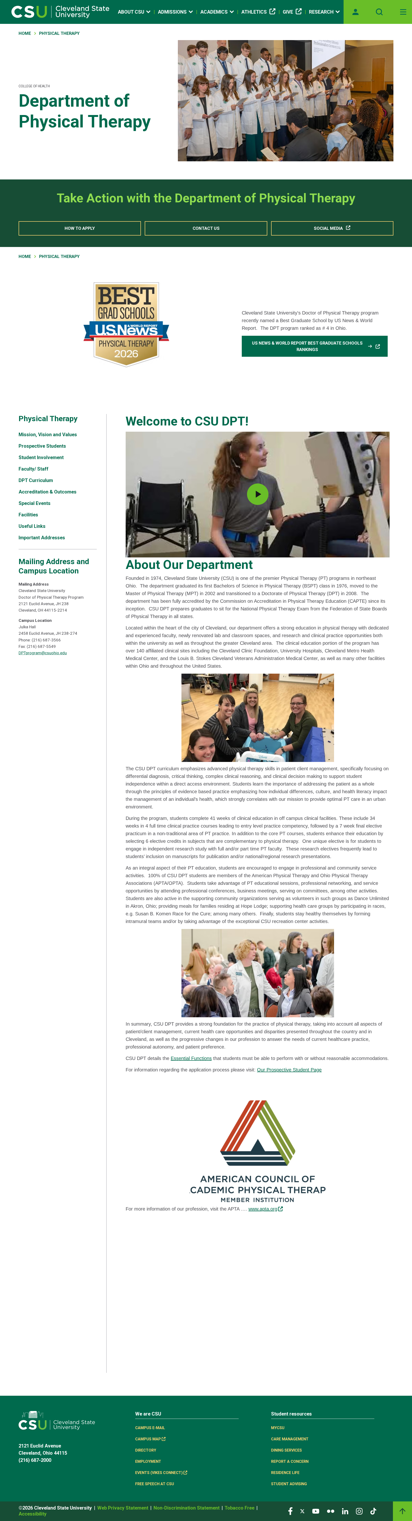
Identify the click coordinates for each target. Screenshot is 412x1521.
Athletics (254, 12)
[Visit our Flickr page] (330, 1511)
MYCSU (277, 1428)
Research (321, 12)
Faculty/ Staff (33, 469)
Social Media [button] (328, 228)
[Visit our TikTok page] (373, 1511)
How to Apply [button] (80, 228)
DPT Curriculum (36, 480)
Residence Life (285, 1472)
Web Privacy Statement (123, 1508)
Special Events (35, 503)
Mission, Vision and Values (48, 434)
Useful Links (32, 526)
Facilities (28, 515)
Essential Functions (191, 1058)
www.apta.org (262, 1209)
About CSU (131, 12)
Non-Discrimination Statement (187, 1508)
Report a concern (290, 1461)
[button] (258, 494)
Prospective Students (42, 446)
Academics (214, 12)
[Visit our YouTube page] (315, 1511)
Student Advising (289, 1484)
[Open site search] (379, 12)
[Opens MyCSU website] (355, 12)
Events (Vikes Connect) (159, 1472)
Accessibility (32, 1514)
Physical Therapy (59, 33)
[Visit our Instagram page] (359, 1511)
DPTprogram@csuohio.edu (43, 652)
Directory (145, 1450)
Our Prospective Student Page (289, 1069)
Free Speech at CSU (154, 1484)
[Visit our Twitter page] (302, 1511)
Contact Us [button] (206, 228)
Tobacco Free (240, 1508)
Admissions (172, 12)
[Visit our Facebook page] (290, 1511)
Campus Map (148, 1439)
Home (25, 33)
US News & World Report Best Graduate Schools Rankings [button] (312, 346)
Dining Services (286, 1450)
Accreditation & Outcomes (48, 492)
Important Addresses (42, 537)
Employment (148, 1461)
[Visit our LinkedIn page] (345, 1511)
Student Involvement (41, 457)
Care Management (290, 1439)
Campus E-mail (150, 1428)
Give (288, 12)
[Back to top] (402, 1511)
